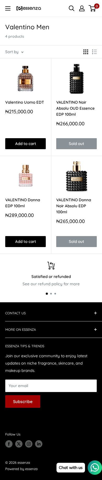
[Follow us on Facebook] (9, 444)
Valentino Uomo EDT (24, 102)
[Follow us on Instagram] (28, 444)
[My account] (81, 8)
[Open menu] (7, 8)
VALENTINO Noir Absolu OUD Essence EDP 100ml (75, 108)
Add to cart (25, 143)
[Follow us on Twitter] (18, 444)
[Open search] (72, 8)
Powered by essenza (21, 469)
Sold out (76, 143)
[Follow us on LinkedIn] (38, 444)
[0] (92, 8)
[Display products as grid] (85, 51)
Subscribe (22, 401)
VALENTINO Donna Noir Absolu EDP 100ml (73, 206)
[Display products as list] (94, 51)
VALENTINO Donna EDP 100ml (22, 202)
